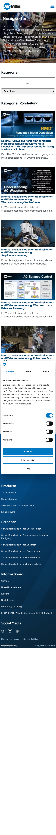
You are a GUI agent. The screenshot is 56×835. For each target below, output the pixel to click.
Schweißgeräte (9, 492)
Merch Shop (12, 645)
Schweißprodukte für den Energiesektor (21, 528)
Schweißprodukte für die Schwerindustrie (21, 564)
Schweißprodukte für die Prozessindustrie (21, 557)
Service (5, 580)
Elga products (8, 511)
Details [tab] (28, 371)
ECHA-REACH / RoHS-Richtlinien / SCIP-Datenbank (26, 613)
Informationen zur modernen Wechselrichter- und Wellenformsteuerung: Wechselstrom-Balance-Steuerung (27, 305)
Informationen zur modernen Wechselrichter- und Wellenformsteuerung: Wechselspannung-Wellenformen (27, 199)
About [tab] (46, 371)
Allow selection (28, 460)
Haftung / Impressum (10, 639)
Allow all (28, 451)
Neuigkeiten (7, 600)
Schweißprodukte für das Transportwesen (21, 551)
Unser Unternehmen (11, 587)
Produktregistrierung (11, 606)
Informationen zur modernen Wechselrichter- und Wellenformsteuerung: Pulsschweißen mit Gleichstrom (27, 358)
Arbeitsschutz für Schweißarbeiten (18, 505)
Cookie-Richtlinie (30, 639)
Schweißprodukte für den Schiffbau (18, 544)
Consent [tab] (10, 371)
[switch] (49, 423)
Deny (28, 468)
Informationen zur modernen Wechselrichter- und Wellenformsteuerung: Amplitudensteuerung (27, 252)
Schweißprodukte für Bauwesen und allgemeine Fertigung (25, 537)
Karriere (5, 593)
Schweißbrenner (9, 499)
